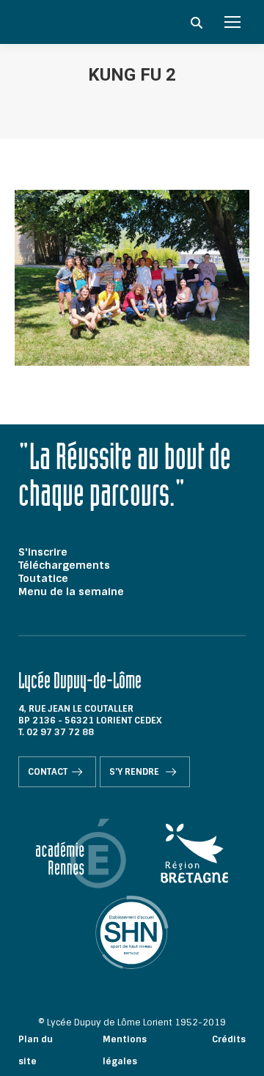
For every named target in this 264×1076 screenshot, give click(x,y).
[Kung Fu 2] (132, 278)
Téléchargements (64, 565)
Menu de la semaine (71, 591)
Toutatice (43, 578)
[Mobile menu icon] (232, 22)
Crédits (229, 1039)
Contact (47, 772)
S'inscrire (42, 552)
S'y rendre (135, 772)
